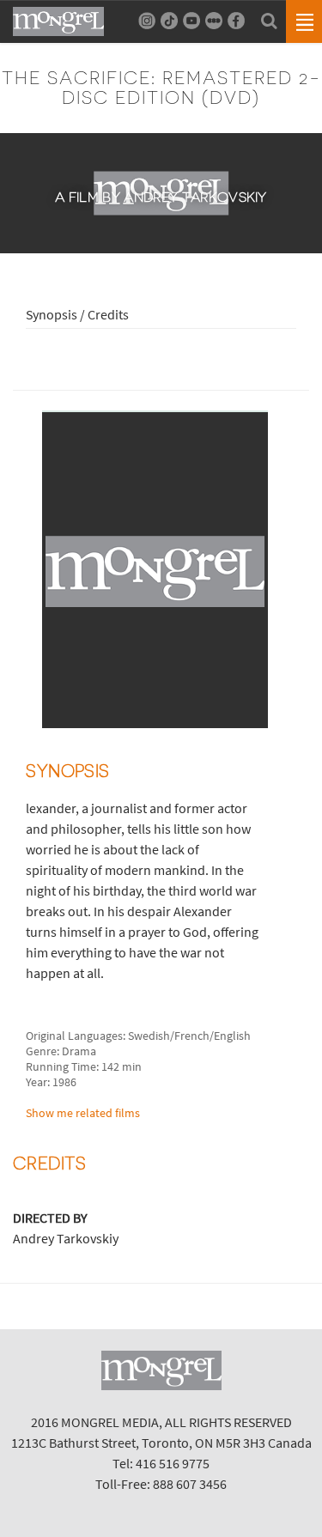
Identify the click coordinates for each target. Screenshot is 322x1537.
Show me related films (83, 1113)
